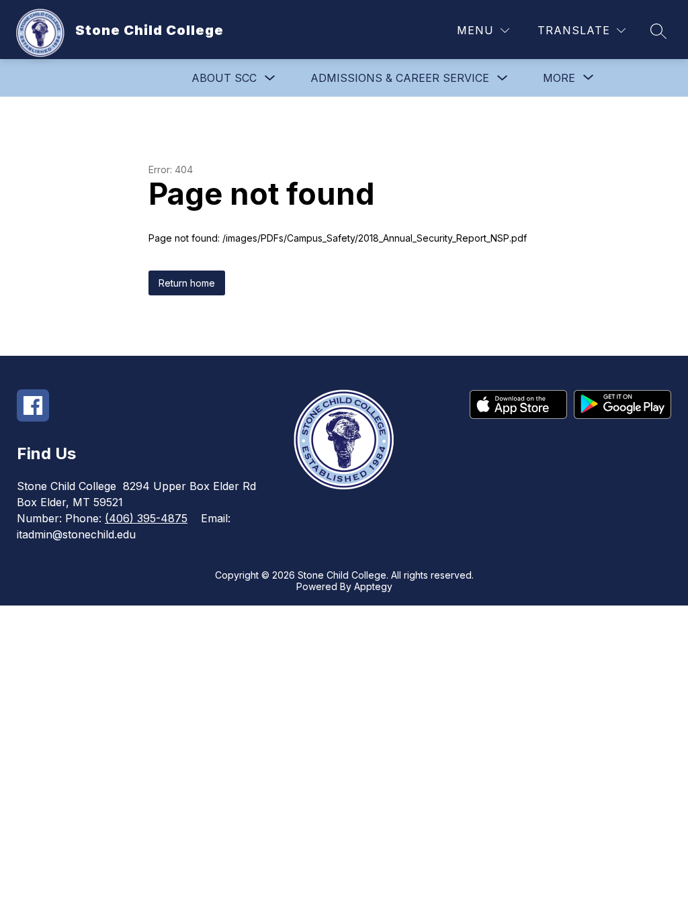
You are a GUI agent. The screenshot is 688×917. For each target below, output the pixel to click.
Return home (187, 283)
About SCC (224, 78)
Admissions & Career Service (399, 78)
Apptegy (373, 586)
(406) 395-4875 (146, 518)
